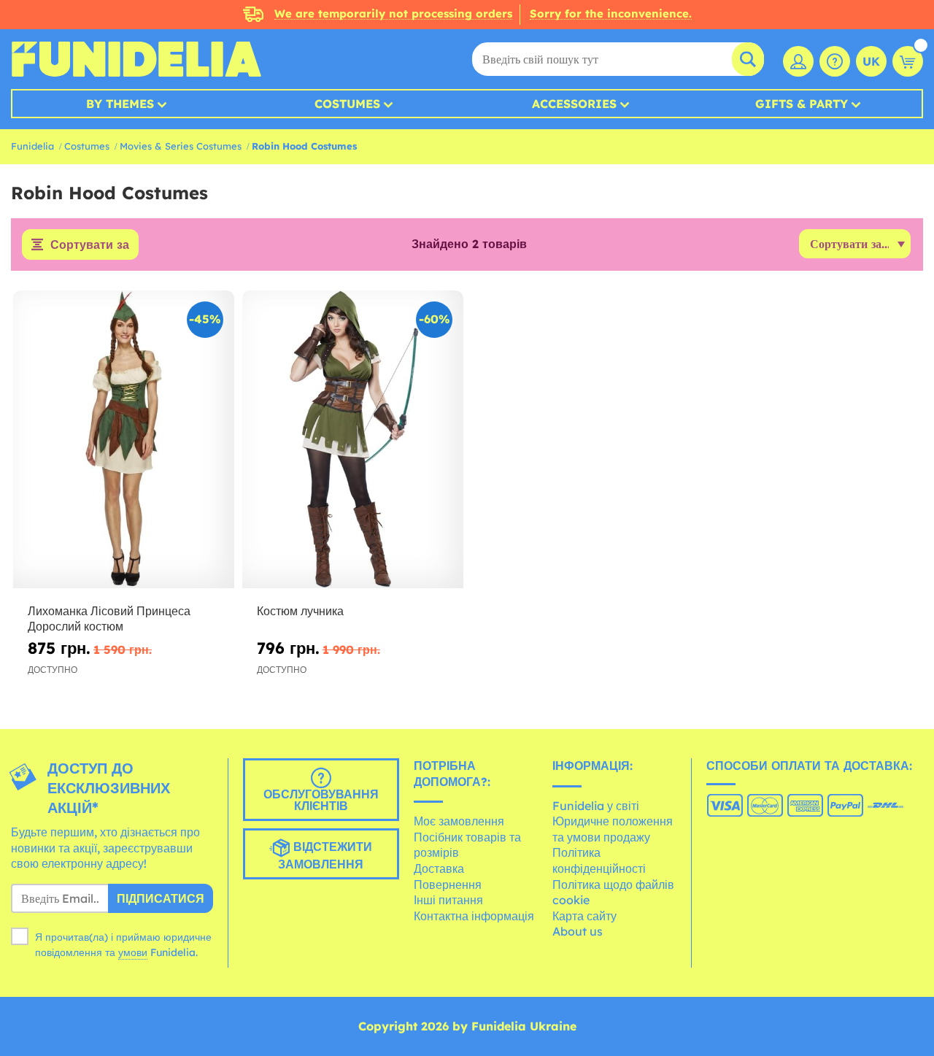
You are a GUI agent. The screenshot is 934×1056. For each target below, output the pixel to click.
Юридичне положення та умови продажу (612, 829)
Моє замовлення (459, 821)
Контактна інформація (474, 916)
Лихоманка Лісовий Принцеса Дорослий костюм (109, 618)
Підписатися (160, 898)
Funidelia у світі (595, 805)
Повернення (448, 884)
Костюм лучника (300, 611)
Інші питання (448, 900)
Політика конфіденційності (599, 860)
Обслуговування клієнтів (321, 800)
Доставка (439, 868)
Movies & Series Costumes (181, 146)
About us (577, 931)
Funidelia (32, 146)
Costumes (347, 103)
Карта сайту (584, 916)
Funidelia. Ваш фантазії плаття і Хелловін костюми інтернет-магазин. (136, 59)
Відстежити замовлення (325, 855)
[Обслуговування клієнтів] (834, 61)
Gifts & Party (801, 103)
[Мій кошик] (907, 61)
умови (132, 952)
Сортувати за (89, 244)
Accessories (574, 103)
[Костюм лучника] (352, 439)
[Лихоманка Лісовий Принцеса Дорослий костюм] (123, 439)
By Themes (120, 103)
